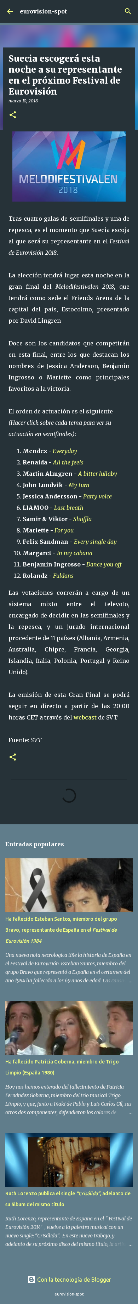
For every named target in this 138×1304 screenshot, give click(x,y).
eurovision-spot (43, 11)
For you (64, 530)
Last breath (69, 507)
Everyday (65, 451)
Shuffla (82, 519)
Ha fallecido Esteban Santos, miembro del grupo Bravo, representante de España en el (61, 930)
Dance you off (103, 564)
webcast (85, 717)
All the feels (68, 462)
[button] (12, 115)
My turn (79, 485)
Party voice (97, 496)
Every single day (95, 541)
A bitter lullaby (97, 473)
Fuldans (63, 575)
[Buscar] (128, 11)
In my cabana (74, 553)
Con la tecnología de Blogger (73, 1279)
